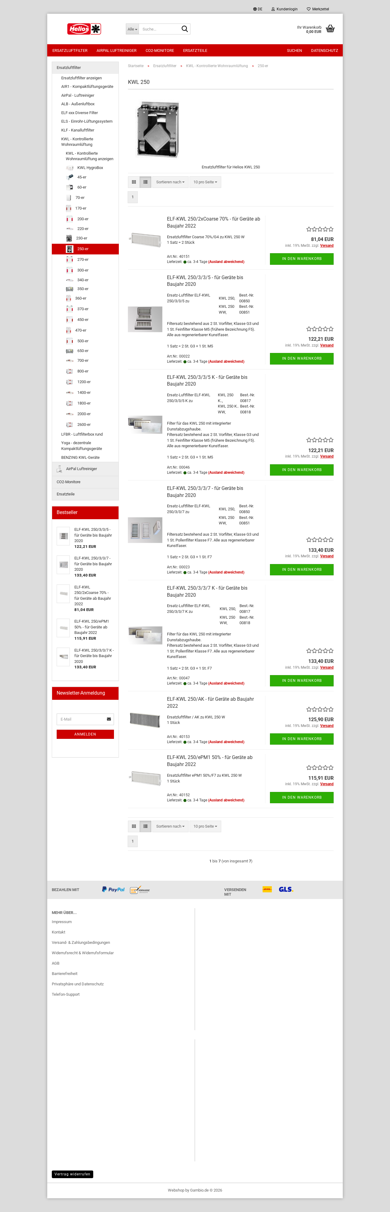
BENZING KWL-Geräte (80, 457)
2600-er (83, 424)
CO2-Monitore (160, 50)
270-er (82, 259)
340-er (82, 280)
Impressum (62, 921)
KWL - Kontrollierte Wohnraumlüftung (77, 142)
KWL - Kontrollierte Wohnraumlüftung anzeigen (89, 156)
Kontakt (58, 932)
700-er (82, 360)
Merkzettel (319, 9)
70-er (79, 197)
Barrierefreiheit (64, 973)
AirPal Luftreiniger (116, 50)
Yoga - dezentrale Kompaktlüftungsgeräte (81, 446)
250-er (82, 248)
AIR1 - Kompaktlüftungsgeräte (87, 86)
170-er (80, 208)
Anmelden (85, 734)
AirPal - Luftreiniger (77, 95)
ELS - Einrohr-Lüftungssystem (86, 121)
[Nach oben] (373, 1202)
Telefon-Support (66, 994)
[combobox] (170, 182)
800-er (82, 371)
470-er (80, 330)
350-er (82, 288)
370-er (82, 309)
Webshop (176, 1190)
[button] (258, 9)
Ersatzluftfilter (69, 50)
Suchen (294, 50)
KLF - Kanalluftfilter (77, 130)
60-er (81, 187)
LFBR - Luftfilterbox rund (82, 434)
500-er (82, 341)
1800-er (83, 403)
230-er (81, 238)
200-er (82, 219)
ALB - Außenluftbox (77, 104)
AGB (55, 963)
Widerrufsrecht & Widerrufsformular (83, 953)
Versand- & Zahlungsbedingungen (81, 942)
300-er (82, 270)
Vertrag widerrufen (72, 1174)
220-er (82, 228)
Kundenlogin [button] (286, 9)
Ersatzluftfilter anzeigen (81, 78)
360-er (80, 298)
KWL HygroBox (89, 167)
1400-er (83, 392)
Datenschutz (324, 50)
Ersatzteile (195, 50)
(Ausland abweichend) (226, 262)
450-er (82, 319)
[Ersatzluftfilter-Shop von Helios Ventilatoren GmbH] (84, 29)
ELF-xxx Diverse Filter (79, 112)
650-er (82, 350)
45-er (81, 177)
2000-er (83, 414)
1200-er (83, 381)
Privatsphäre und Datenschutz (78, 984)
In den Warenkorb (302, 259)
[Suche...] (184, 29)
